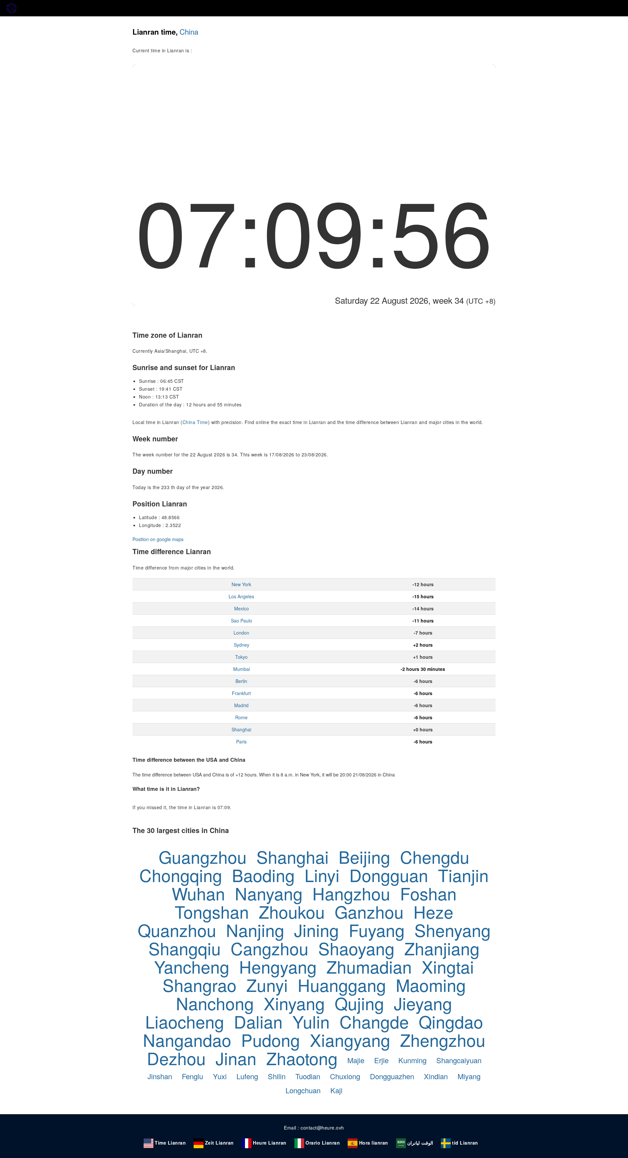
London (241, 632)
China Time (195, 422)
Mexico (241, 608)
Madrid (241, 705)
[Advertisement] (314, 113)
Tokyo (241, 657)
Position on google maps (157, 539)
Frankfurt (241, 693)
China (189, 31)
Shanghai (241, 729)
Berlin (241, 681)
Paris (241, 741)
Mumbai (241, 669)
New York (241, 584)
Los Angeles (241, 596)
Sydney (241, 644)
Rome (241, 717)
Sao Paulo (241, 620)
